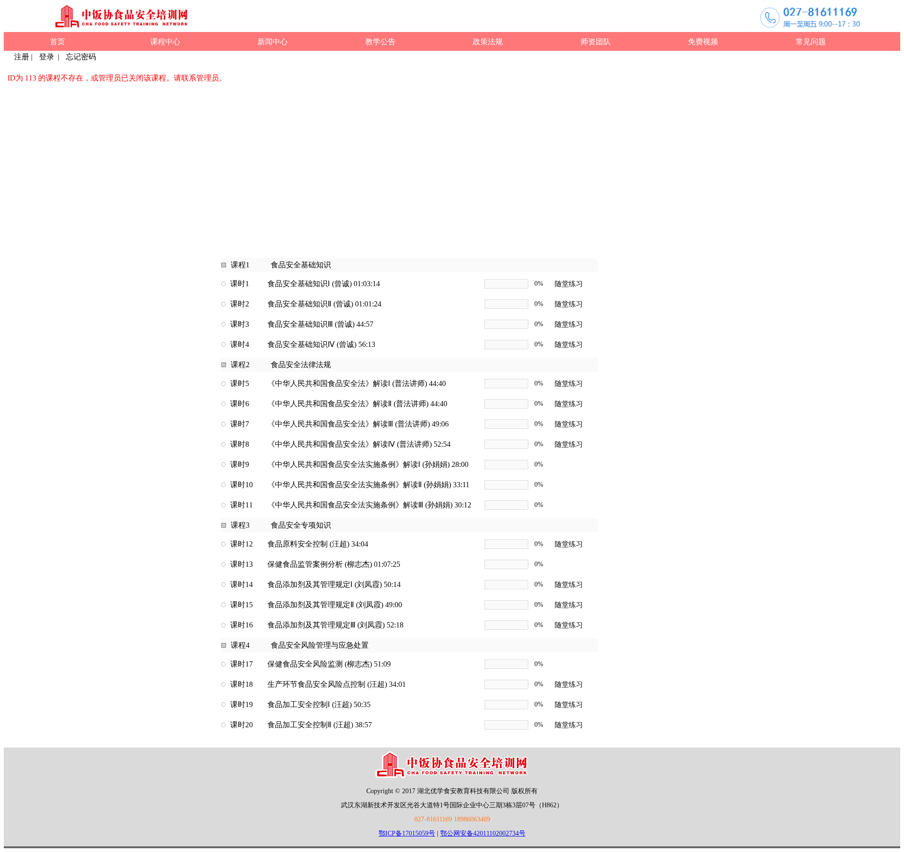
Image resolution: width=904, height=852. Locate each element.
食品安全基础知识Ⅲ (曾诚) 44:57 (320, 324)
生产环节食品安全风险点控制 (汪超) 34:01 (336, 684)
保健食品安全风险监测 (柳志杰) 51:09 (329, 664)
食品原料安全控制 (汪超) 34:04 (317, 544)
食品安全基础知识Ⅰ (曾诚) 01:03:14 (323, 284)
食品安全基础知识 (301, 265)
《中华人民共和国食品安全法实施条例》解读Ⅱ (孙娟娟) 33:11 (368, 485)
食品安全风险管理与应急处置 (320, 645)
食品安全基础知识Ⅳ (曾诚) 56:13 (321, 344)
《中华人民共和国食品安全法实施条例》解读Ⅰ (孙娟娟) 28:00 (367, 464)
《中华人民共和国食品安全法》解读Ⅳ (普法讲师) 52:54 (359, 444)
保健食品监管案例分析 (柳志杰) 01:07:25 (333, 564)
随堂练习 (569, 284)
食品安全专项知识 (301, 525)
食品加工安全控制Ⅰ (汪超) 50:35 (319, 704)
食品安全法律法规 (301, 365)
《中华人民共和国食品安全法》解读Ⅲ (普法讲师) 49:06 (358, 424)
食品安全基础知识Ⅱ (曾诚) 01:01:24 (324, 304)
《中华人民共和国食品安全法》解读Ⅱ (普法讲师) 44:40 (357, 404)
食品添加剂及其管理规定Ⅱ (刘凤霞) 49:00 (334, 605)
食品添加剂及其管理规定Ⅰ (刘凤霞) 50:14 (334, 584)
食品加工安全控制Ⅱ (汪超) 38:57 (319, 725)
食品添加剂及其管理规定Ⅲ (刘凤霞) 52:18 (335, 625)
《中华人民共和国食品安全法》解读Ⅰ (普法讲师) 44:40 (356, 383)
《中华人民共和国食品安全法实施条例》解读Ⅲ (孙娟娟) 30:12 (369, 505)
